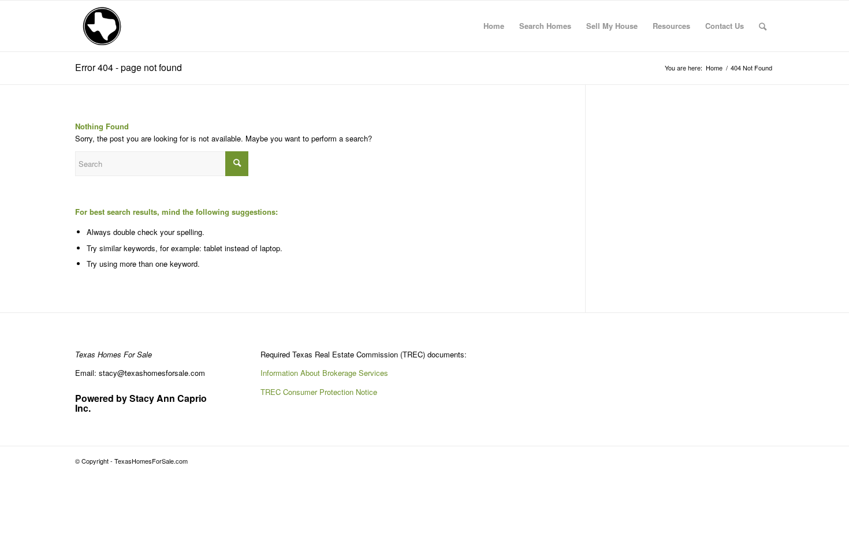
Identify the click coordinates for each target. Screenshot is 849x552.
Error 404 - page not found (128, 67)
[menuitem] (494, 26)
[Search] (762, 26)
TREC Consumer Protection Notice (318, 391)
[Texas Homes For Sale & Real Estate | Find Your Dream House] (102, 26)
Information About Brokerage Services (324, 372)
